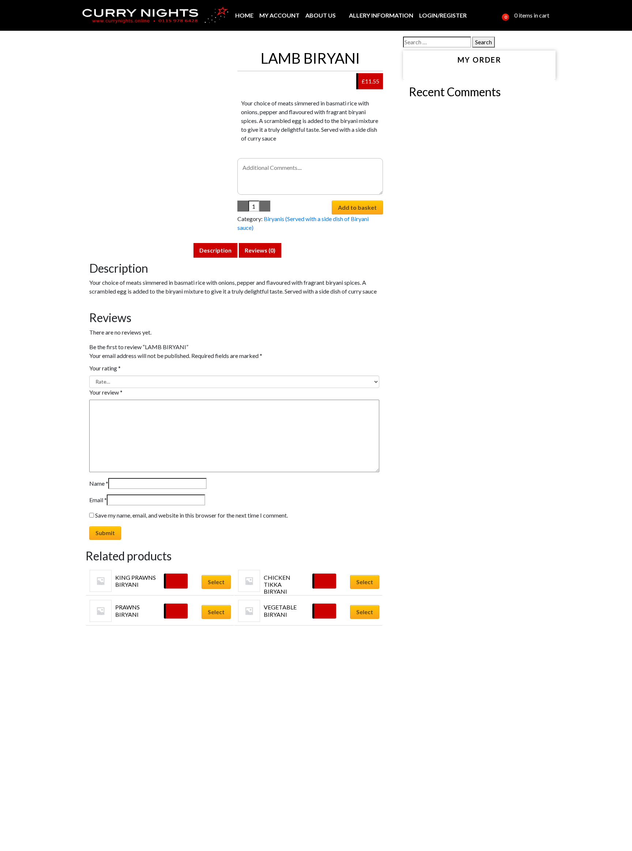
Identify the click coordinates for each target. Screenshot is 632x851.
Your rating (105, 368)
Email (98, 499)
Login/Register (443, 15)
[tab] (215, 250)
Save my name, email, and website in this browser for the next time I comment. (191, 515)
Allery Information (381, 15)
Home (244, 15)
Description (215, 250)
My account (279, 15)
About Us (320, 15)
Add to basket (357, 207)
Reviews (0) (260, 250)
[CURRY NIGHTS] (153, 15)
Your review (106, 392)
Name (98, 483)
